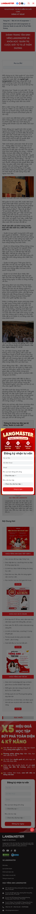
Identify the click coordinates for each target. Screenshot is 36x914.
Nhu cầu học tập (8, 480)
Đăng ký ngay (18, 489)
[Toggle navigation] (33, 3)
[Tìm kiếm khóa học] (28, 3)
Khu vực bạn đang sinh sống (12, 472)
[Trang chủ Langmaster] (8, 3)
